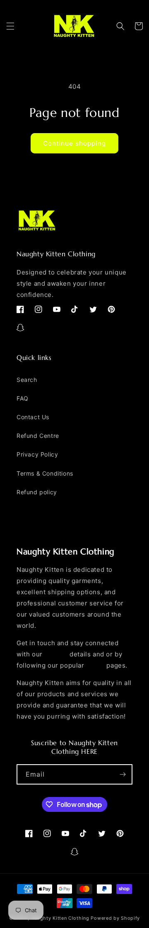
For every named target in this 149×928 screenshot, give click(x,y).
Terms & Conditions (45, 473)
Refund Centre (38, 435)
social (95, 665)
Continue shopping (74, 143)
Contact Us (33, 416)
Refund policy (37, 492)
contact (55, 654)
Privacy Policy (37, 454)
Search (27, 379)
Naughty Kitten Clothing (60, 918)
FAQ (23, 398)
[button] (10, 26)
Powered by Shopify (115, 918)
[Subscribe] (122, 774)
